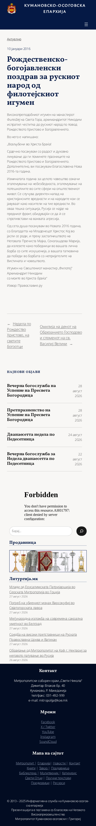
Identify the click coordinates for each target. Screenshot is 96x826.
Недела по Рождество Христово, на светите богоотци (19, 335)
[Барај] (81, 531)
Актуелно (14, 39)
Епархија (44, 763)
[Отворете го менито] (86, 24)
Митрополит (25, 763)
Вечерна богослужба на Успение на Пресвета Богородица (31, 391)
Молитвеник (49, 773)
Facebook (48, 722)
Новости (59, 763)
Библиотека (28, 773)
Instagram (47, 736)
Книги (31, 768)
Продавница (60, 768)
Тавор (43, 768)
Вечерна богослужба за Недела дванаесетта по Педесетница (31, 459)
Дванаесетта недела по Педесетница (31, 437)
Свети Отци (33, 778)
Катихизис (69, 773)
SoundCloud (48, 741)
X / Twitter (48, 727)
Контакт (74, 763)
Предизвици (40, 783)
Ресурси (59, 783)
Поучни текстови (58, 778)
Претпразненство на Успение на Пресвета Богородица (28, 415)
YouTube (48, 731)
